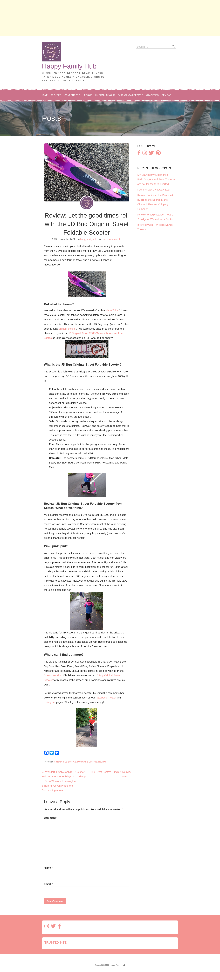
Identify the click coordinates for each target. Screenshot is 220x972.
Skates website (52, 675)
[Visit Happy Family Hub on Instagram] (144, 153)
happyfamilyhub (88, 239)
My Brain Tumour (105, 95)
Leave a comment (111, 239)
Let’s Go (87, 95)
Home (45, 95)
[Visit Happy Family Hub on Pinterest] (158, 153)
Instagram (49, 702)
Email (48, 884)
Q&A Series (152, 95)
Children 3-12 (60, 762)
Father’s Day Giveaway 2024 (153, 189)
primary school (67, 328)
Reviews (166, 95)
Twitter (112, 697)
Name (48, 867)
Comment (50, 817)
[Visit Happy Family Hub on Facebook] (139, 153)
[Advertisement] (76, 18)
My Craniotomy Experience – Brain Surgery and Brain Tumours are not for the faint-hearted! (156, 179)
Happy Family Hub (69, 66)
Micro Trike (112, 310)
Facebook (101, 697)
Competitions (72, 95)
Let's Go (72, 762)
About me (56, 95)
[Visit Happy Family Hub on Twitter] (151, 153)
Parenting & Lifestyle (130, 95)
